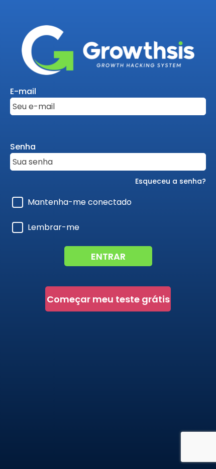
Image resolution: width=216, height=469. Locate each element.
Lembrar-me (53, 227)
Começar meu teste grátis (108, 299)
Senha (23, 146)
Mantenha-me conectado (80, 202)
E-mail (23, 91)
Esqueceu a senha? (170, 181)
